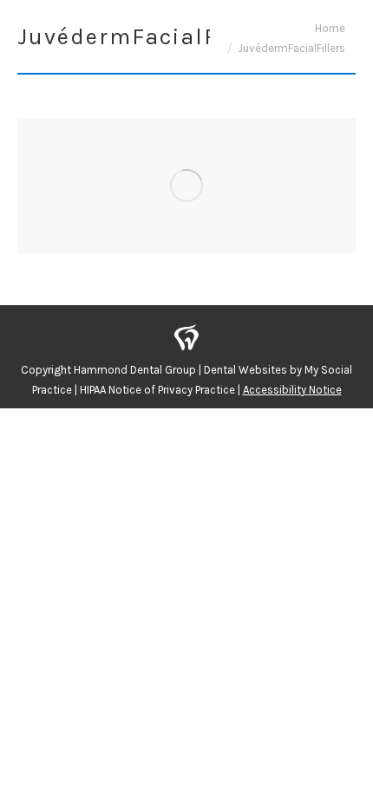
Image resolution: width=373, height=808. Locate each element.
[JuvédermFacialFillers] (186, 185)
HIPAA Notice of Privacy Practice (157, 389)
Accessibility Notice (292, 389)
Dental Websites (245, 369)
